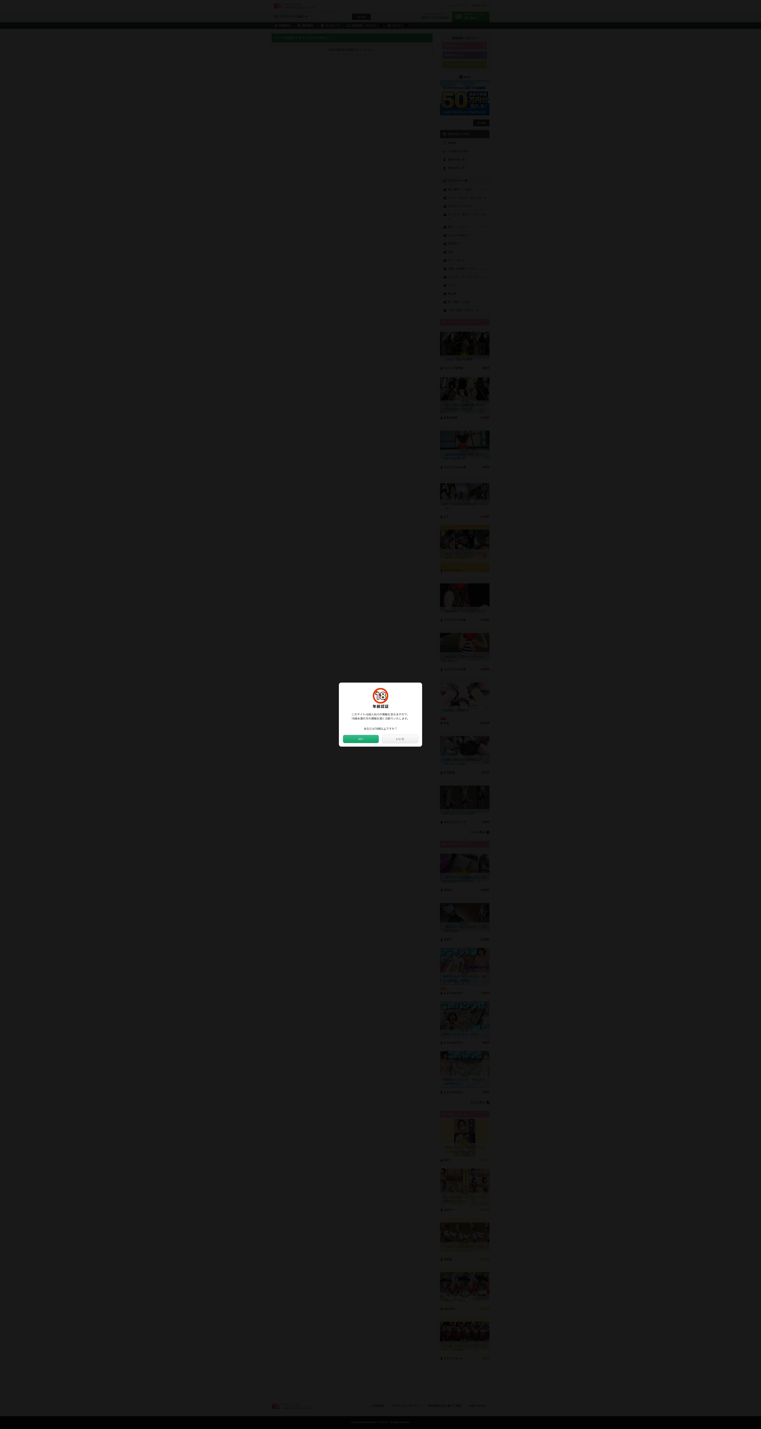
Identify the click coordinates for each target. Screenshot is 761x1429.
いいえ (400, 738)
